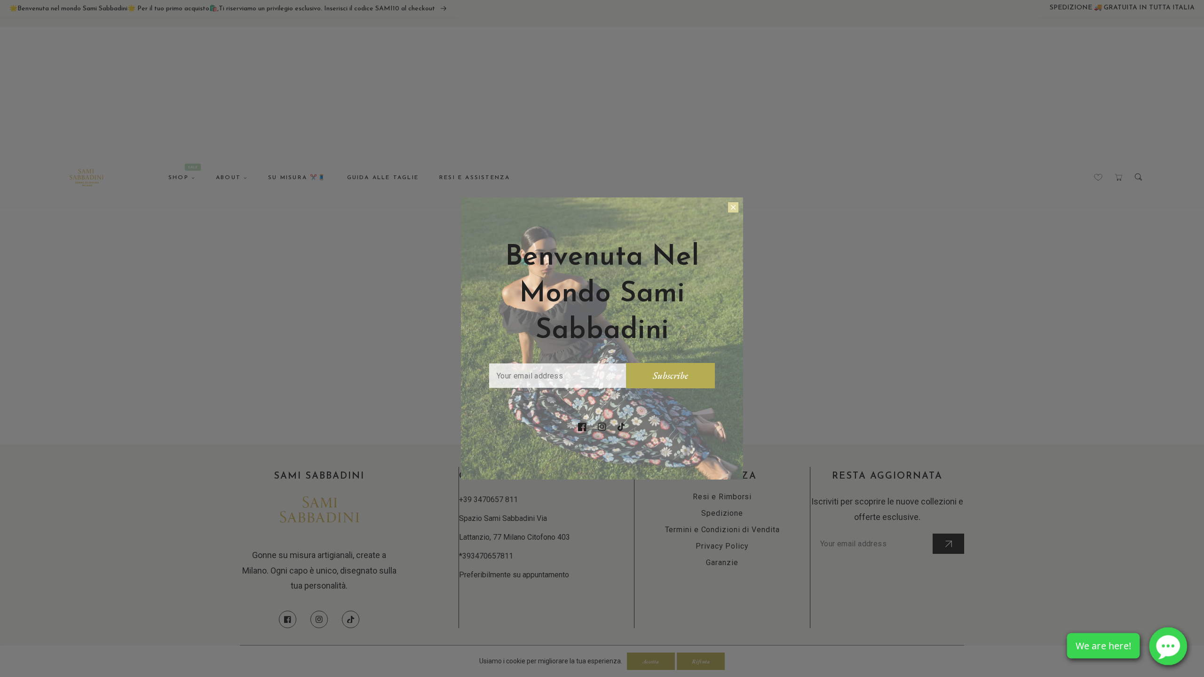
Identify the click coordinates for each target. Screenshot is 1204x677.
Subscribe (670, 376)
